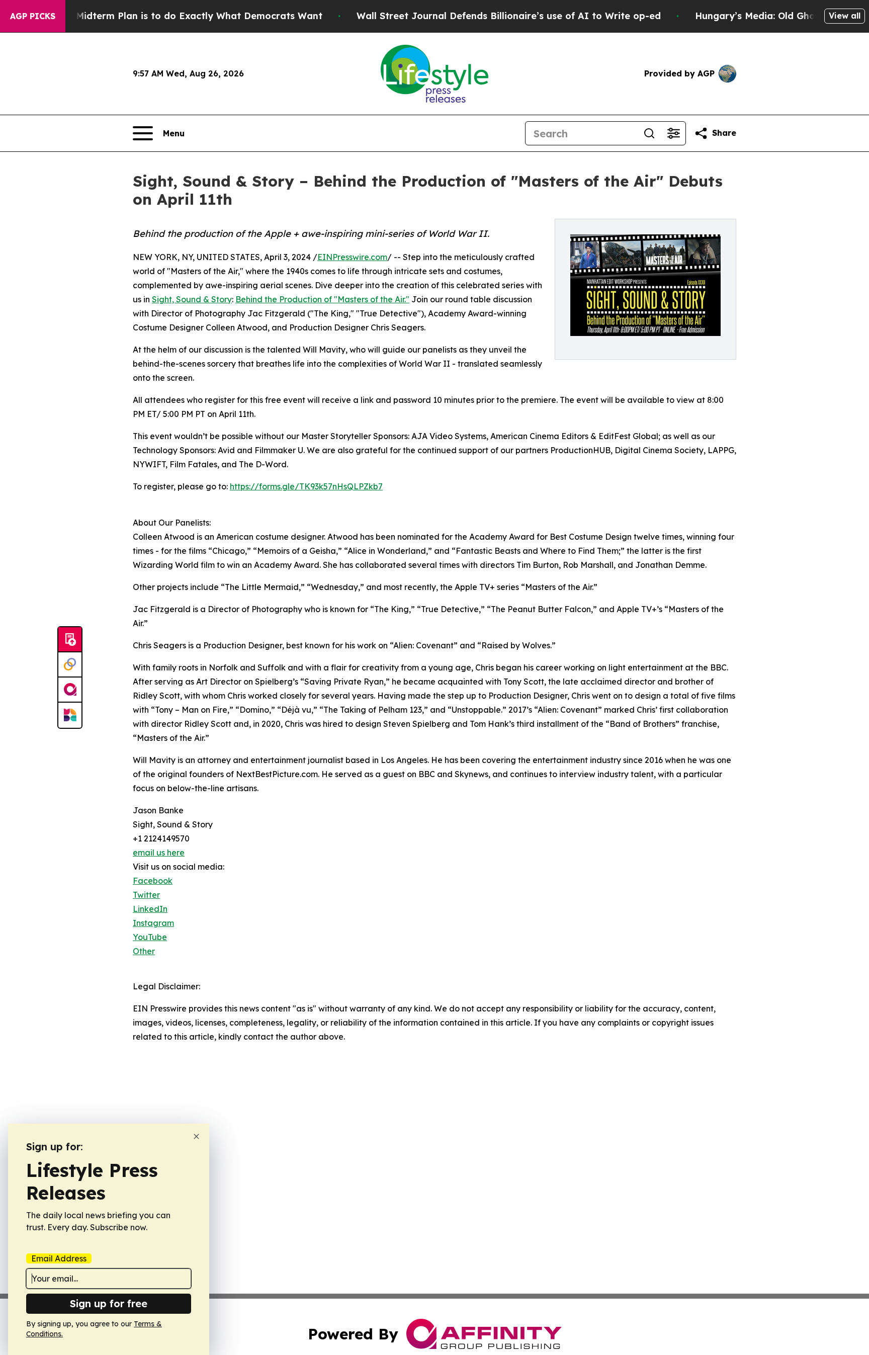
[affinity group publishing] (69, 690)
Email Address (58, 1258)
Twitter (146, 895)
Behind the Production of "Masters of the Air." (322, 299)
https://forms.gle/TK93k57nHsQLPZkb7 (306, 486)
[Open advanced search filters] (673, 133)
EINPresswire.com (352, 257)
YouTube (150, 937)
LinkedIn (150, 909)
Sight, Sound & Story (192, 299)
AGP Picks (32, 16)
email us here (159, 853)
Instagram (153, 923)
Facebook (152, 881)
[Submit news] (69, 639)
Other (144, 951)
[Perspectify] (69, 665)
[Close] (196, 1136)
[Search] (649, 133)
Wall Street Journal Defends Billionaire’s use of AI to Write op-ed (509, 16)
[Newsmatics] (69, 715)
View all (844, 16)
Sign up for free (108, 1303)
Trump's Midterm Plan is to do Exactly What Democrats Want (179, 16)
